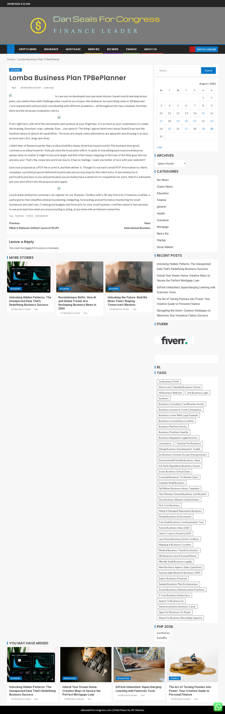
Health (161, 213)
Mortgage (73, 49)
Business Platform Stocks (173, 426)
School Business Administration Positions (181, 589)
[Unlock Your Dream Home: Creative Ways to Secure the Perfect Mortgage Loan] (85, 664)
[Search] (186, 49)
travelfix (162, 637)
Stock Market (165, 247)
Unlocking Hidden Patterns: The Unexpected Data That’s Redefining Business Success (30, 301)
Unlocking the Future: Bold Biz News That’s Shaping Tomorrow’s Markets (127, 301)
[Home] (10, 49)
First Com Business (169, 505)
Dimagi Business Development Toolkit (179, 448)
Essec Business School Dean (174, 471)
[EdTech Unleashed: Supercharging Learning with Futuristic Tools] (139, 664)
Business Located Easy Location (176, 420)
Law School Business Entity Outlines (179, 538)
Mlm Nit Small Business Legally (175, 561)
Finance (131, 49)
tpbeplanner (42, 215)
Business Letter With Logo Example (178, 415)
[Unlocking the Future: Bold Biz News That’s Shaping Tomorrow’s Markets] (129, 277)
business (19, 215)
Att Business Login (197, 392)
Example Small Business (172, 482)
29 (203, 128)
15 (203, 113)
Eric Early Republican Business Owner (179, 465)
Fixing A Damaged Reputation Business (180, 510)
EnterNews (120, 710)
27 (186, 128)
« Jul (159, 147)
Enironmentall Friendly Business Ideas (179, 460)
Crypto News (28, 49)
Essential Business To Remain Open (178, 477)
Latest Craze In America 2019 (175, 533)
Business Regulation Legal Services (178, 437)
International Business (137, 225)
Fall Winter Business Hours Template (179, 488)
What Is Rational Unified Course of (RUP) (34, 225)
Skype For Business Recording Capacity (180, 617)
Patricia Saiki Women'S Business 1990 (179, 572)
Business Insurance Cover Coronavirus (180, 409)
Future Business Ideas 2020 (174, 527)
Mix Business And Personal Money (178, 555)
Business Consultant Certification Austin (181, 403)
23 (211, 121)
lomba (30, 215)
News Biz (93, 49)
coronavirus (165, 443)
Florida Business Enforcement (175, 516)
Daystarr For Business (189, 443)
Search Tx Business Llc (171, 600)
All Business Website (170, 392)
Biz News (112, 49)
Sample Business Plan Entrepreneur (178, 583)
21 (194, 121)
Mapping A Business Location (175, 544)
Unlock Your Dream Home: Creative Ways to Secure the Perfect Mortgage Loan (81, 690)
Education (163, 193)
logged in (30, 247)
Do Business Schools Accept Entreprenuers (183, 454)
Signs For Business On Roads (175, 612)
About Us (150, 49)
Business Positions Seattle (173, 432)
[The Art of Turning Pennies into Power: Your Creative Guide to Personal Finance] (192, 664)
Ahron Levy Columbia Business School (179, 387)
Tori (13, 87)
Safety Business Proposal (173, 578)
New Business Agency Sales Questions (180, 567)
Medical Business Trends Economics (178, 550)
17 (161, 121)
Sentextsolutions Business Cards (177, 606)
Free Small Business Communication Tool (181, 522)
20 (186, 121)
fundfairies (163, 633)
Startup (161, 240)
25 (169, 128)
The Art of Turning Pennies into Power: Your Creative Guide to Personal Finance (190, 690)
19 (177, 121)
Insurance (51, 49)
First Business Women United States (179, 499)
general (161, 206)
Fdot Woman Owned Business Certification (183, 493)
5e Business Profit (169, 381)
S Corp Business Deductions (174, 595)
